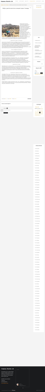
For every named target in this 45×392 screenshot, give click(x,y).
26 (42, 113)
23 (38, 113)
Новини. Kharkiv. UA (7, 1)
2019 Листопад (37, 163)
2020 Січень (37, 165)
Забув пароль (37, 74)
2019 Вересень (37, 160)
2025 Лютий (37, 286)
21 (36, 113)
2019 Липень (37, 158)
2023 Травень (37, 235)
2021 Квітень (37, 182)
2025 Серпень (37, 300)
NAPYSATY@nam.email (4, 383)
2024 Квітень (37, 262)
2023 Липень (37, 240)
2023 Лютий (37, 228)
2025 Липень (37, 298)
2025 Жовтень (37, 305)
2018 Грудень (37, 148)
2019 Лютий (37, 153)
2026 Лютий (37, 315)
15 (37, 112)
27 (35, 115)
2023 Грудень (37, 252)
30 (38, 115)
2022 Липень (37, 211)
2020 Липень (37, 172)
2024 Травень (37, 264)
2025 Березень (37, 288)
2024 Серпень (37, 271)
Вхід (40, 7)
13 (35, 112)
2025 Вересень (37, 303)
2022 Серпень (37, 213)
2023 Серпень (37, 242)
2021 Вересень (37, 194)
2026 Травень (37, 322)
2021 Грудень (37, 201)
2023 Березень (37, 230)
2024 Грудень (37, 281)
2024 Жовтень (37, 276)
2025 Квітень (37, 291)
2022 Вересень (37, 216)
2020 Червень (37, 170)
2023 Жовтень (37, 247)
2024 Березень (37, 259)
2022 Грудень (37, 223)
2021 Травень (37, 184)
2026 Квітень (37, 320)
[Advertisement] (16, 16)
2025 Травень (37, 293)
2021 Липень (37, 189)
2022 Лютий (37, 204)
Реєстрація (38, 7)
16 (38, 112)
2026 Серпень (37, 329)
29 (37, 115)
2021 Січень (37, 175)
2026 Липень (37, 327)
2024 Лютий (37, 257)
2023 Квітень (37, 233)
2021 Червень (37, 187)
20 (35, 113)
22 (37, 113)
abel (10, 98)
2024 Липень (37, 269)
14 (36, 112)
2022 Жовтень (37, 218)
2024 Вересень (37, 274)
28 (36, 115)
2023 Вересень (37, 245)
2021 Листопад (37, 199)
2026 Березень (37, 317)
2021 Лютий (37, 177)
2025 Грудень (37, 310)
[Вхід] (7, 108)
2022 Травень (37, 206)
